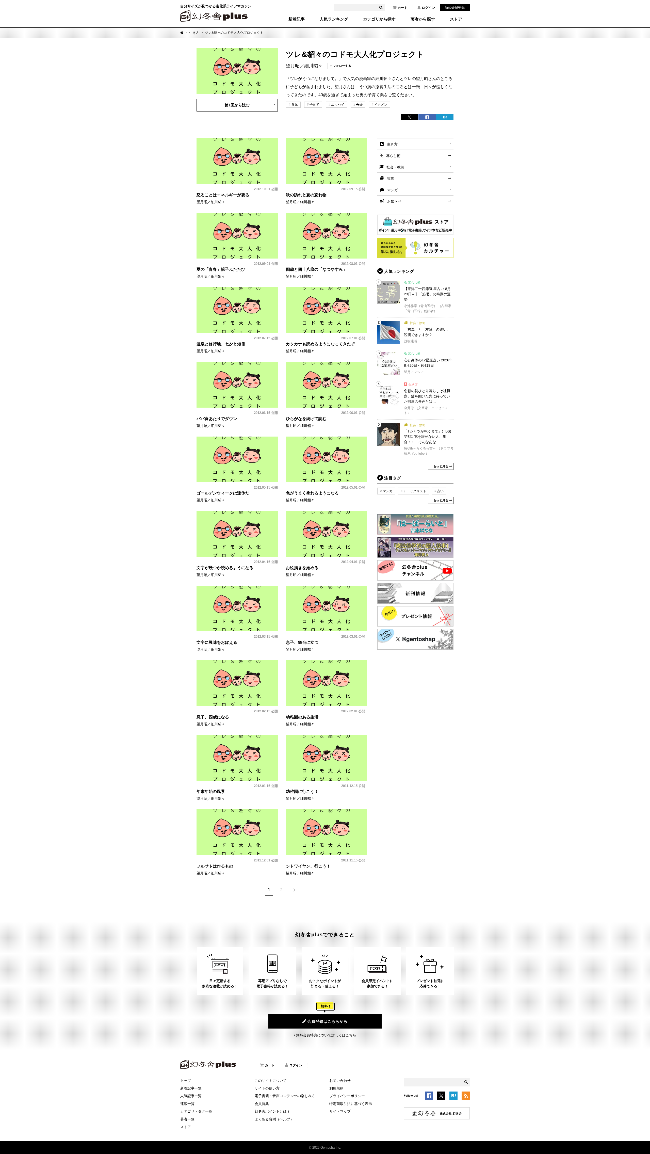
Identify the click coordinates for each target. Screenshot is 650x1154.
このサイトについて (271, 1081)
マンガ (392, 190)
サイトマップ (340, 1111)
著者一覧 (187, 1119)
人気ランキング (334, 19)
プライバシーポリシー (347, 1096)
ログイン (428, 8)
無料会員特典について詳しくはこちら (326, 1035)
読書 (390, 179)
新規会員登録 (455, 7)
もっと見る (440, 466)
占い (440, 491)
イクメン (380, 104)
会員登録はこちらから (327, 1021)
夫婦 (359, 104)
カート (403, 8)
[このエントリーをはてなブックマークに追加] (453, 1096)
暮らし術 (393, 156)
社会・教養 (395, 167)
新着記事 (296, 19)
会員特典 (262, 1104)
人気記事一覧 (191, 1096)
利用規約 (336, 1088)
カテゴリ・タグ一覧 (196, 1111)
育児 (294, 104)
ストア (456, 19)
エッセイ (337, 104)
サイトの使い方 (267, 1088)
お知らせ (394, 201)
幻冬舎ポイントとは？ (272, 1111)
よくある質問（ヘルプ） (274, 1119)
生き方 (194, 33)
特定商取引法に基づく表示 (350, 1104)
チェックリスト (414, 491)
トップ (185, 1081)
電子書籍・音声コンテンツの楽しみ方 (285, 1096)
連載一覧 (187, 1104)
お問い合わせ (340, 1081)
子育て (314, 104)
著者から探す (423, 19)
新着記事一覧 (191, 1088)
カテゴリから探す (379, 19)
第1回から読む (237, 105)
